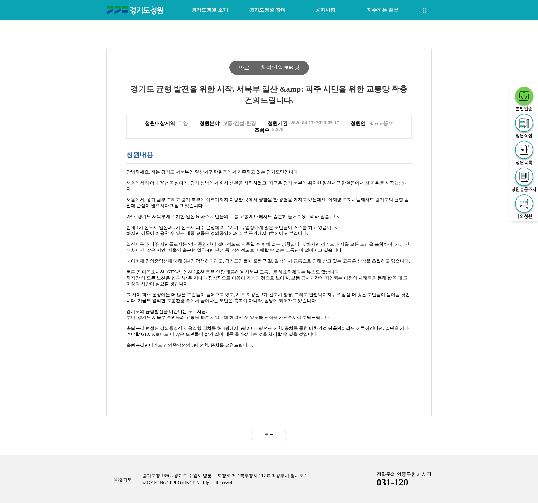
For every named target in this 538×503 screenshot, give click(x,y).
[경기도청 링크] (123, 480)
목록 (269, 435)
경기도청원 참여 (267, 10)
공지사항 (325, 10)
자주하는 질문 (383, 10)
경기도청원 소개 (209, 10)
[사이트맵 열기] (426, 10)
